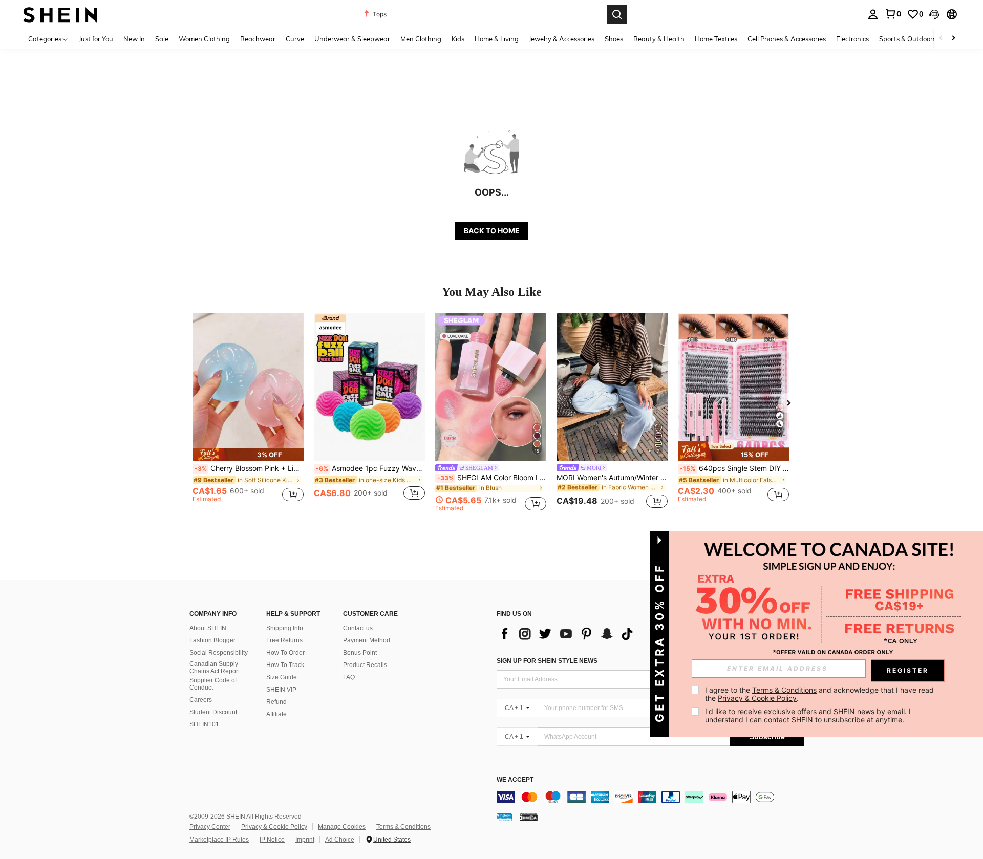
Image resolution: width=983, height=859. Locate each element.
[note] (248, 454)
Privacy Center (209, 826)
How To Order (285, 652)
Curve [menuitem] (295, 39)
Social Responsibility (218, 652)
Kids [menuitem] (458, 39)
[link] (893, 14)
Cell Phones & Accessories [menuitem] (786, 39)
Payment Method (366, 640)
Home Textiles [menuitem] (716, 39)
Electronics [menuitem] (852, 39)
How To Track (285, 665)
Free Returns (284, 640)
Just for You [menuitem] (96, 39)
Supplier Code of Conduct (213, 684)
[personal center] (873, 14)
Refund (276, 701)
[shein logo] (60, 14)
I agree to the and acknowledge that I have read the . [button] (820, 693)
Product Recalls (365, 665)
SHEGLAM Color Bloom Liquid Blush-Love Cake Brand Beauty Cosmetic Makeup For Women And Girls (491, 478)
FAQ (349, 677)
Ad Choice (339, 839)
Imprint (304, 839)
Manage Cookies (342, 826)
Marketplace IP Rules (219, 839)
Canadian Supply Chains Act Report (214, 667)
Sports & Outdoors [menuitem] (907, 39)
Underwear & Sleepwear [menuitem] (352, 39)
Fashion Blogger (212, 640)
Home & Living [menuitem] (497, 39)
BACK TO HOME (492, 230)
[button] (934, 14)
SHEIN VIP (281, 689)
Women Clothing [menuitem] (204, 39)
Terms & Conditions (403, 826)
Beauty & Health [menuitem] (659, 39)
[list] (568, 633)
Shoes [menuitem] (614, 39)
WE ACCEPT (515, 780)
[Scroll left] (941, 39)
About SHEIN (207, 628)
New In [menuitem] (134, 39)
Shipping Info (284, 628)
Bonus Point (360, 652)
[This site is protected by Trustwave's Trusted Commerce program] (504, 817)
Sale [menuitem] (161, 39)
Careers (200, 699)
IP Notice (272, 839)
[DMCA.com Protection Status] (529, 817)
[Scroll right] (953, 39)
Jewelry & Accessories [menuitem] (561, 39)
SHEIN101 (204, 724)
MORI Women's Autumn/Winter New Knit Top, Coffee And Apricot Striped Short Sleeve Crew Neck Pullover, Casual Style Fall (612, 478)
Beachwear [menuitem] (257, 39)
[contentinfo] (650, 797)
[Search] (617, 14)
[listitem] (248, 412)
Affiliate (276, 714)
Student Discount (213, 712)
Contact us (358, 628)
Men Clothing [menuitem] (420, 39)
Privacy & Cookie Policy (274, 826)
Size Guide (281, 677)
